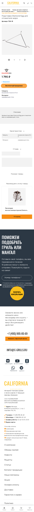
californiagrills (9, 363)
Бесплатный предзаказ (14, 86)
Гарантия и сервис (13, 495)
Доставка (8, 490)
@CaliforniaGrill (18, 363)
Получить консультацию (17, 293)
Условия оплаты (11, 485)
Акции (7, 480)
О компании (9, 445)
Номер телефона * (13, 278)
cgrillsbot (21, 370)
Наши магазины (11, 475)
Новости (8, 455)
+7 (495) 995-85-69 (18, 415)
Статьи (7, 465)
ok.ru (27, 363)
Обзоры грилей (11, 450)
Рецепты (8, 460)
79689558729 (13, 370)
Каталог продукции (13, 470)
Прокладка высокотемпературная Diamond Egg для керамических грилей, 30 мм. (16, 209)
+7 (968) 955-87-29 (20, 417)
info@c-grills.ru (17, 350)
